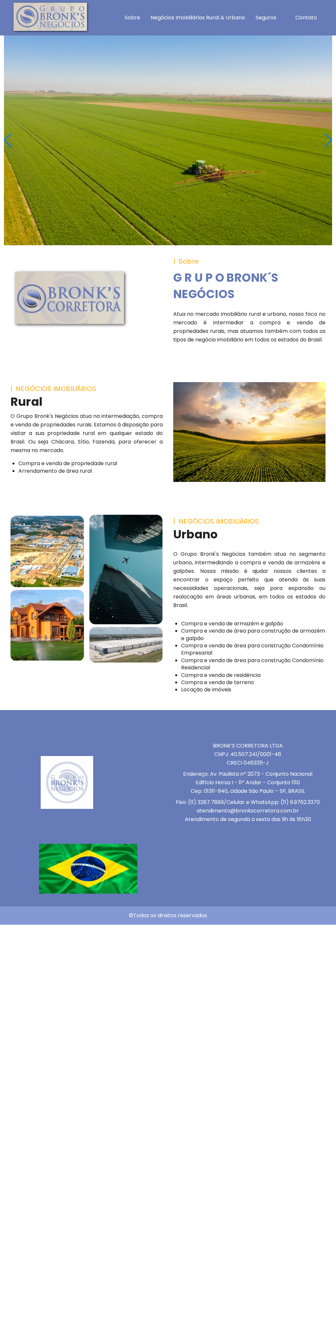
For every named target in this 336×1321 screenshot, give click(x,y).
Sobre (132, 17)
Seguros (266, 17)
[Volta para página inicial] (50, 31)
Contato (306, 17)
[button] (328, 140)
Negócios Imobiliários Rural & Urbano (198, 17)
